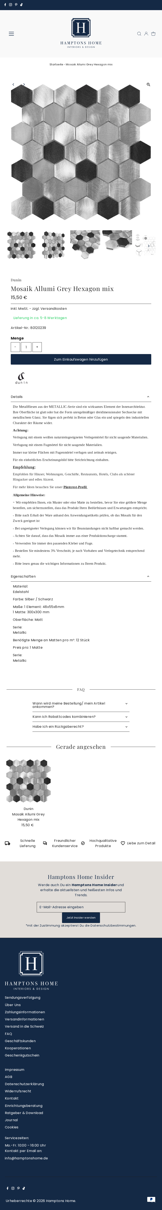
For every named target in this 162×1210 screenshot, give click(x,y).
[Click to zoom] (148, 84)
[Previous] (13, 84)
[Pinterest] (16, 5)
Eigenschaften (23, 576)
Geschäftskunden (20, 1041)
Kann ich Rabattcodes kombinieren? (64, 716)
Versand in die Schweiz (24, 1026)
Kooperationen (18, 1048)
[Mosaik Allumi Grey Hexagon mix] (28, 780)
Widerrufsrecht (18, 1091)
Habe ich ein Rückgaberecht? (58, 726)
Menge (17, 338)
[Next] (23, 84)
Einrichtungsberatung (23, 1105)
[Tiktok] (21, 5)
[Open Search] (139, 34)
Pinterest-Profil (74, 487)
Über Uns (13, 1004)
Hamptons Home (60, 1200)
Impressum (14, 1069)
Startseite (56, 64)
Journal (11, 1120)
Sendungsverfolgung (22, 997)
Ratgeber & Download (24, 1112)
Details (17, 396)
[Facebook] (5, 5)
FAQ (8, 1033)
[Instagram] (10, 5)
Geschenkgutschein (22, 1055)
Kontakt (12, 1098)
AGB (8, 1076)
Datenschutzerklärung (24, 1084)
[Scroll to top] (153, 1201)
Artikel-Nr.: (20, 327)
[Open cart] (153, 34)
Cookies (12, 1127)
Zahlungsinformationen (25, 1012)
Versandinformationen (24, 1019)
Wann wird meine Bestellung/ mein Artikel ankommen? (68, 705)
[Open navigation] (23, 33)
